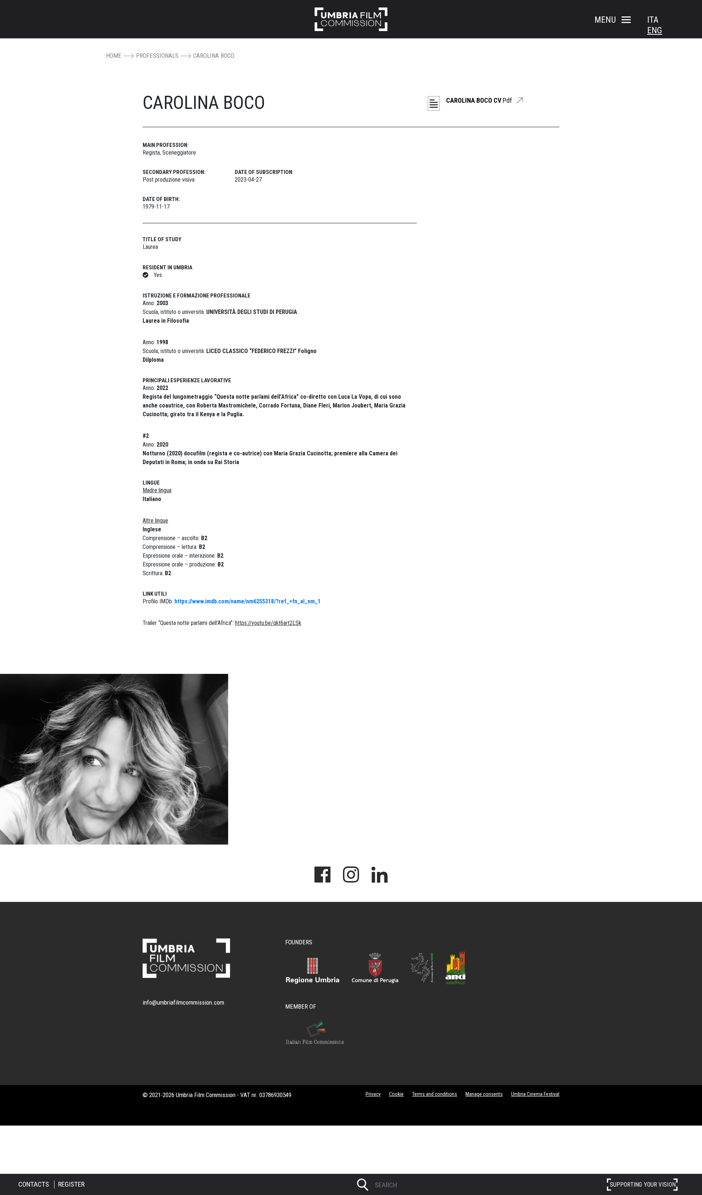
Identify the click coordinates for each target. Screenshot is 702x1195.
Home (113, 55)
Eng (654, 30)
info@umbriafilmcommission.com (183, 1002)
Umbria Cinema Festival (535, 1094)
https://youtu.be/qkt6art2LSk (268, 622)
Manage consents (484, 1094)
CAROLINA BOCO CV (479, 100)
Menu (605, 20)
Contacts (33, 1184)
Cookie (396, 1094)
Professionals (157, 55)
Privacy (373, 1094)
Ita (652, 20)
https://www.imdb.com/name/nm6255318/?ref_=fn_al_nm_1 (247, 601)
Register (71, 1184)
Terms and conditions (434, 1094)
